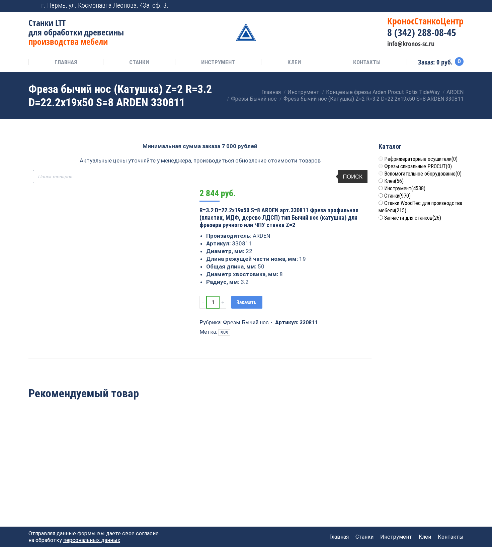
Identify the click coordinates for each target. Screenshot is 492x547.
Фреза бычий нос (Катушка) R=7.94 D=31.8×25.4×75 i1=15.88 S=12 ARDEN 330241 (200, 468)
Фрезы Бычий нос (246, 322)
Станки (397, 196)
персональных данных (91, 540)
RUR (224, 332)
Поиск (352, 177)
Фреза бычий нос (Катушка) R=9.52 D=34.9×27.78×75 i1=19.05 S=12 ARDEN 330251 (269, 468)
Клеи (394, 181)
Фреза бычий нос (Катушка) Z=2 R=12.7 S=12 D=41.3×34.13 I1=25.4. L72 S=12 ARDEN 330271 (130, 472)
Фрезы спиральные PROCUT (418, 166)
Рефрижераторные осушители (421, 159)
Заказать (246, 302)
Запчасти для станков (412, 218)
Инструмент (404, 188)
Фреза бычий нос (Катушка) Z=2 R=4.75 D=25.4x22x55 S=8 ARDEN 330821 (61, 468)
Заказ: (439, 62)
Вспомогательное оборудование (423, 174)
